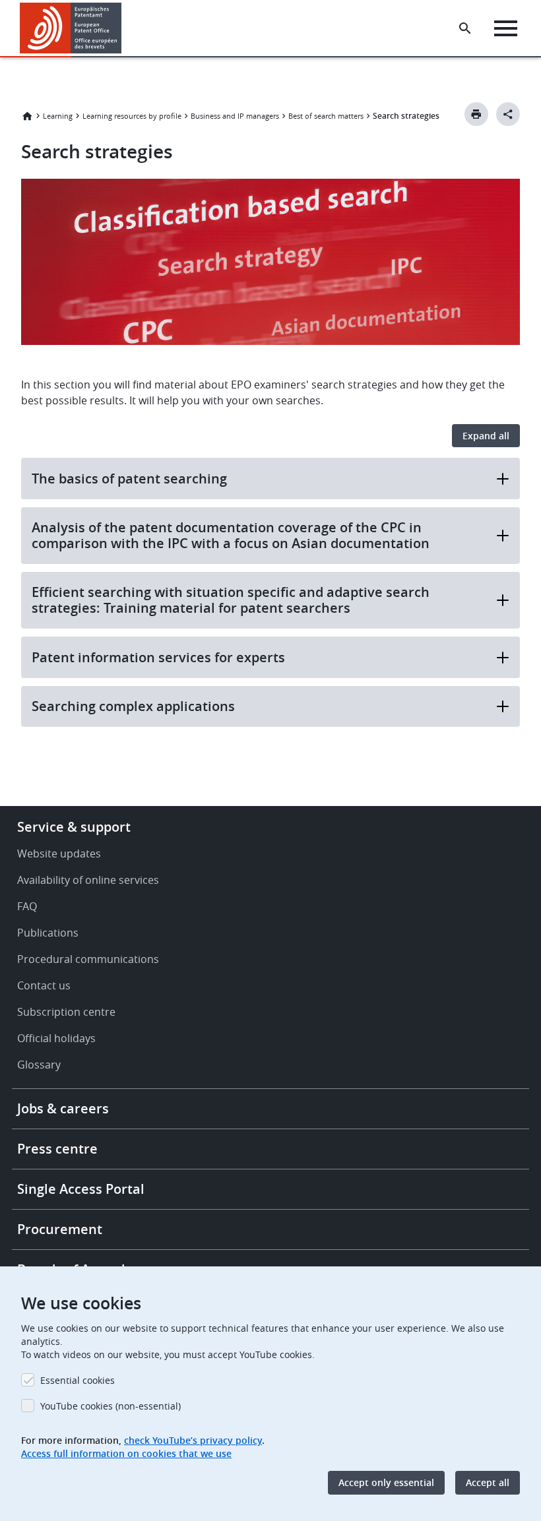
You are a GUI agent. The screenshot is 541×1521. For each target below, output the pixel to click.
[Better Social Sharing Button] (508, 114)
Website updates (59, 853)
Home (27, 116)
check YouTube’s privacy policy (193, 1440)
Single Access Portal (80, 1189)
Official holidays (56, 1038)
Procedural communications (88, 959)
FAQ (27, 906)
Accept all (487, 1482)
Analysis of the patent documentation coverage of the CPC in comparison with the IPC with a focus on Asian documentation (231, 535)
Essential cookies (77, 1380)
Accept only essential (386, 1482)
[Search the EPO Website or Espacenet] (465, 28)
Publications (48, 932)
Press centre (57, 1149)
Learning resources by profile (131, 116)
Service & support (74, 827)
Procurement (59, 1229)
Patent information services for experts (158, 657)
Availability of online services (88, 880)
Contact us (44, 985)
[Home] (71, 28)
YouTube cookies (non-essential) (110, 1406)
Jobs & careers (63, 1108)
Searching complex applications (133, 706)
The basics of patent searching (129, 478)
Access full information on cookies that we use (126, 1453)
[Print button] (476, 114)
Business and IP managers (235, 116)
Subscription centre (66, 1012)
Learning (58, 116)
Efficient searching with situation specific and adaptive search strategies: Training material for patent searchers (231, 600)
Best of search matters (326, 116)
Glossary (39, 1064)
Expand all (485, 435)
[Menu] (505, 28)
